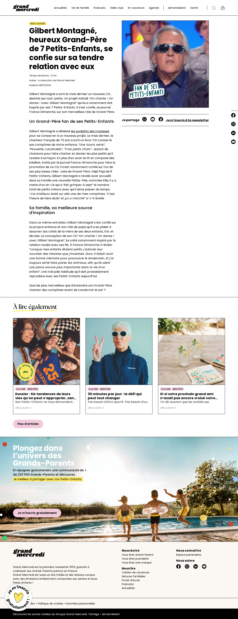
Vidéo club (116, 8)
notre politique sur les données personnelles (41, 526)
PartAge (94, 614)
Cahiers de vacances (135, 572)
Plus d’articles (28, 424)
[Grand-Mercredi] (26, 7)
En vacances (136, 8)
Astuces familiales (133, 576)
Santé (194, 8)
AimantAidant (177, 8)
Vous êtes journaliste (135, 559)
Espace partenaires (188, 555)
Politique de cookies (50, 603)
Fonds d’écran (131, 580)
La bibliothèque (223, 8)
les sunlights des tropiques (90, 131)
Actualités (60, 8)
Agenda (154, 8)
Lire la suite (22, 407)
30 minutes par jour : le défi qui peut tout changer (115, 396)
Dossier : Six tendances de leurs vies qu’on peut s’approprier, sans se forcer (45, 396)
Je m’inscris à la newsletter (187, 120)
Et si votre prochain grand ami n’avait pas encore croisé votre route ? (187, 396)
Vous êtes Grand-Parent (137, 555)
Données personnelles (80, 603)
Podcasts (99, 8)
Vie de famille (80, 8)
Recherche (214, 8)
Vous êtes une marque (137, 562)
